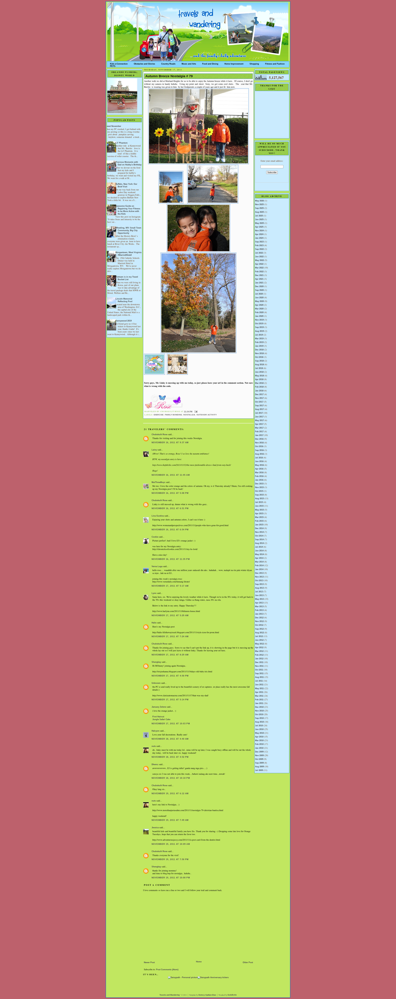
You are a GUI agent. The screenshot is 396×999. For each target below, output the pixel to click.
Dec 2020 (259, 286)
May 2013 (259, 599)
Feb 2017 (259, 432)
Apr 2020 (259, 305)
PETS (112, 65)
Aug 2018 (259, 365)
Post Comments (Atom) (167, 970)
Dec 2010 (259, 707)
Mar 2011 (259, 696)
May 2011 (259, 688)
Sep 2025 (259, 208)
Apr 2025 (259, 227)
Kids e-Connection (119, 63)
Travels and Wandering (169, 995)
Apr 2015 (259, 513)
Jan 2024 (259, 238)
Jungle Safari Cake (161, 719)
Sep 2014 (259, 539)
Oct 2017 (259, 402)
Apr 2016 (259, 469)
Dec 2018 (259, 350)
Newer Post (149, 962)
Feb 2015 (259, 521)
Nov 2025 (259, 204)
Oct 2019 (259, 324)
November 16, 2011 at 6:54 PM (170, 530)
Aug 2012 (259, 633)
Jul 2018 (259, 368)
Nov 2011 (259, 666)
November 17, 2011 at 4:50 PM (170, 676)
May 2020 (259, 301)
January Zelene (159, 707)
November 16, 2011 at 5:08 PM (170, 493)
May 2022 (259, 260)
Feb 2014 (259, 565)
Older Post (248, 962)
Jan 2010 (259, 748)
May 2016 (259, 465)
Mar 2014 (259, 562)
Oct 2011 (259, 670)
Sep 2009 (259, 763)
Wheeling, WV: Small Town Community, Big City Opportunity (128, 230)
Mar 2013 (259, 606)
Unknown (156, 683)
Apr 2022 (259, 264)
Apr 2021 (259, 279)
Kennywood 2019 (123, 321)
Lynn (154, 593)
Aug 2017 (259, 409)
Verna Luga (157, 566)
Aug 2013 (259, 588)
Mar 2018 (259, 383)
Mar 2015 (259, 517)
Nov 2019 (259, 320)
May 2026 (259, 201)
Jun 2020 (259, 298)
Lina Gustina (158, 516)
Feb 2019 (259, 342)
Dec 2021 (259, 275)
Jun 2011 (259, 685)
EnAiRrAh (232, 995)
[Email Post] (195, 411)
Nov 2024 (259, 231)
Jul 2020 (259, 294)
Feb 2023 (259, 245)
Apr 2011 (259, 692)
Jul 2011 (259, 681)
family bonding (173, 415)
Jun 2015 (259, 506)
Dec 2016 (259, 439)
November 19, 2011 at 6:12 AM (170, 793)
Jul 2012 (259, 636)
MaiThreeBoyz (158, 482)
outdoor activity (207, 415)
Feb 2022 (259, 272)
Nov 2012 (259, 621)
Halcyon (155, 731)
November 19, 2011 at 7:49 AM (170, 820)
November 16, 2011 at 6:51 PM (170, 508)
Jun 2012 (259, 640)
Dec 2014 (259, 528)
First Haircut (158, 717)
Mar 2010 (259, 740)
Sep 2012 (259, 629)
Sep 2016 (259, 450)
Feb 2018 (259, 387)
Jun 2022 (259, 257)
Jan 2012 (259, 659)
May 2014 (259, 554)
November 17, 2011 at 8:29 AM (170, 655)
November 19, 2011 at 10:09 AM (171, 844)
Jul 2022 (259, 253)
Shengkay (156, 662)
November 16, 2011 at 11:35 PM (171, 559)
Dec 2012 (259, 618)
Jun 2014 (259, 551)
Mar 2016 (259, 473)
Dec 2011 (259, 662)
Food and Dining (210, 63)
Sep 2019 (259, 327)
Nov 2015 (259, 487)
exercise (159, 415)
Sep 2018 (259, 361)
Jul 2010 (259, 726)
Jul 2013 (259, 592)
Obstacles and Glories (144, 63)
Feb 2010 (259, 744)
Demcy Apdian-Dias (207, 995)
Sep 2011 (259, 673)
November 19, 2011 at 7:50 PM (170, 859)
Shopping (254, 63)
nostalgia (189, 415)
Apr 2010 (259, 737)
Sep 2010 (259, 718)
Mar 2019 (259, 339)
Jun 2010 (259, 729)
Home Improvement (233, 63)
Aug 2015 (259, 498)
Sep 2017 (259, 406)
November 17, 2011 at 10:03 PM (171, 724)
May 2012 (259, 644)
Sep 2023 (259, 242)
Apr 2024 (259, 234)
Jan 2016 (259, 480)
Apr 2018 (259, 379)
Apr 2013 (259, 603)
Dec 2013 (259, 573)
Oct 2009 (259, 759)
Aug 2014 (259, 543)
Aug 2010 (259, 722)
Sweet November (113, 126)
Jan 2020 (259, 316)
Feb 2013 (259, 610)
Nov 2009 (259, 755)
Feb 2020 (259, 312)
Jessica (155, 828)
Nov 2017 (259, 398)
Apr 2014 (259, 558)
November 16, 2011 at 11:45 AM (171, 475)
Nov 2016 (259, 443)
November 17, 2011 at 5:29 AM (170, 615)
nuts (154, 746)
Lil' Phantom (121, 143)
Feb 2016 (259, 476)
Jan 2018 (259, 391)
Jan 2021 (259, 283)
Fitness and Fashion (275, 63)
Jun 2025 (259, 219)
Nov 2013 (259, 577)
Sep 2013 (259, 584)
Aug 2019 (259, 331)
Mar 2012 (259, 651)
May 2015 (259, 510)
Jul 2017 (259, 413)
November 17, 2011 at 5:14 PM (170, 700)
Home (199, 962)
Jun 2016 (259, 461)
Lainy (154, 450)
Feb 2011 (259, 700)
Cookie (155, 537)
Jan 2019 (259, 346)
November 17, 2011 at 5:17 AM (170, 586)
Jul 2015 (259, 502)
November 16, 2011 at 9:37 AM (170, 442)
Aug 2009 (259, 767)
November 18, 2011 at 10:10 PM (171, 778)
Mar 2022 (259, 268)
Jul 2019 (259, 335)
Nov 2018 (259, 353)
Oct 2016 (259, 446)
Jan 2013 (259, 614)
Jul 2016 (259, 458)
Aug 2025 (259, 212)
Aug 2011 (259, 677)
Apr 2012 (259, 647)
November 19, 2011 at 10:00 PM (171, 878)
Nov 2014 (259, 532)
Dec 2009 (259, 752)
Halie (154, 623)
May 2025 (259, 223)
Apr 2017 (259, 424)
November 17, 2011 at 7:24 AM (170, 636)
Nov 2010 (259, 711)
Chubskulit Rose (159, 434)
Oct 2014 (259, 536)
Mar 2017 (259, 428)
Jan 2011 (259, 703)
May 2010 (259, 733)
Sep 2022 (259, 249)
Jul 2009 (259, 770)
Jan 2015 (259, 525)
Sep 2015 (259, 495)
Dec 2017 (259, 394)
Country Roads (168, 63)
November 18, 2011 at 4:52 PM (170, 757)
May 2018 (259, 376)
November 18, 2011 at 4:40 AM (170, 739)
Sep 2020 (259, 290)
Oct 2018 (259, 357)
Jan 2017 (259, 435)
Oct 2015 (259, 491)
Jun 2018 (259, 372)
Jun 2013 (259, 595)
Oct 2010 (259, 714)
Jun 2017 (259, 417)
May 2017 (259, 420)
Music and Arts (189, 63)
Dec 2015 (259, 484)
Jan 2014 (259, 569)
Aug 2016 (259, 454)
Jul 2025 (259, 216)
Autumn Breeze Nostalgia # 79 (169, 76)
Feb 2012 (259, 655)
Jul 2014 (259, 547)
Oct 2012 (259, 625)
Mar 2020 (259, 309)
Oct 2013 (259, 580)
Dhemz (155, 764)
